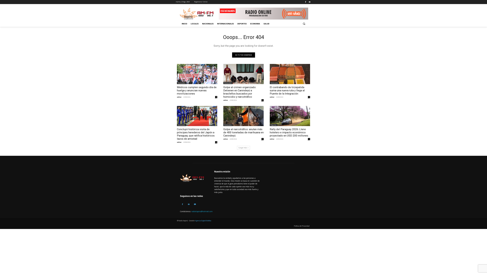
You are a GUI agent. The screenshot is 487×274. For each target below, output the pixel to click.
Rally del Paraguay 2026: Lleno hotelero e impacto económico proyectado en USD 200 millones (289, 132)
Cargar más (242, 148)
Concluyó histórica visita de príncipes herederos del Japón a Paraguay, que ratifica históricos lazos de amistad (196, 134)
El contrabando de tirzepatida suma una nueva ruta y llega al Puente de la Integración (287, 90)
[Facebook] (305, 2)
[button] (304, 24)
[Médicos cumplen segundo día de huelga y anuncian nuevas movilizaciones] (197, 74)
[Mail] (309, 2)
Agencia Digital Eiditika (203, 221)
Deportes (274, 125)
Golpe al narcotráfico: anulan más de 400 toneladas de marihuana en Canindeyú (243, 132)
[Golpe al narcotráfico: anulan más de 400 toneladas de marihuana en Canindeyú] (243, 116)
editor (179, 97)
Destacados (181, 83)
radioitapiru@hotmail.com (202, 211)
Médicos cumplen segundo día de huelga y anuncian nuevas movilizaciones (196, 90)
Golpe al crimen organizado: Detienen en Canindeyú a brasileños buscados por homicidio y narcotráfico (239, 92)
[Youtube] (194, 204)
